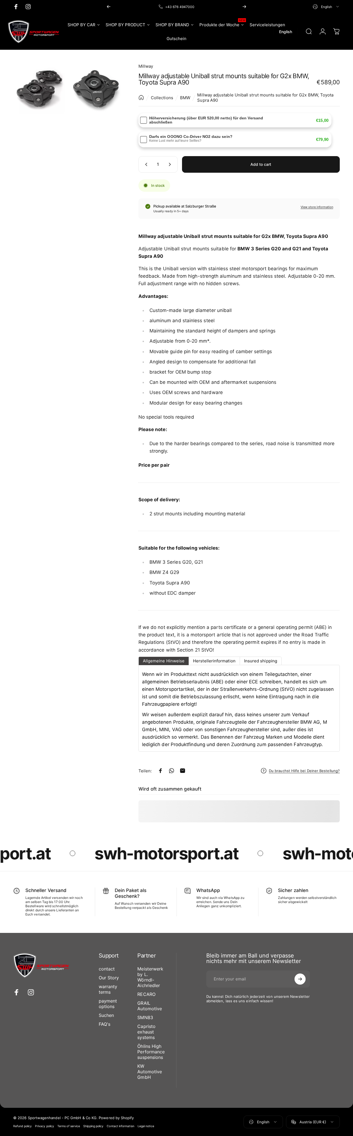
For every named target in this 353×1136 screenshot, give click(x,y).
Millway (145, 66)
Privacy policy (44, 1126)
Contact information (120, 1126)
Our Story (109, 977)
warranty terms (108, 989)
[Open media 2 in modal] (96, 88)
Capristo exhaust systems (146, 1032)
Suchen (106, 1015)
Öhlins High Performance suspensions (151, 1051)
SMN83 (145, 1017)
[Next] (244, 6)
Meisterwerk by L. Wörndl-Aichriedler (150, 977)
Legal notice (146, 1126)
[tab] (163, 661)
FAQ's (104, 1024)
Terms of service (68, 1126)
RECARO (146, 994)
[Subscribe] (300, 979)
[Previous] (109, 6)
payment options (108, 1003)
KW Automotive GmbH (149, 1071)
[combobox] (326, 6)
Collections (162, 97)
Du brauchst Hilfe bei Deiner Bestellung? (304, 770)
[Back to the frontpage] (141, 97)
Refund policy (22, 1126)
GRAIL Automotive (149, 1005)
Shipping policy (93, 1126)
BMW (185, 97)
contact (107, 969)
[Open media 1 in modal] (39, 88)
